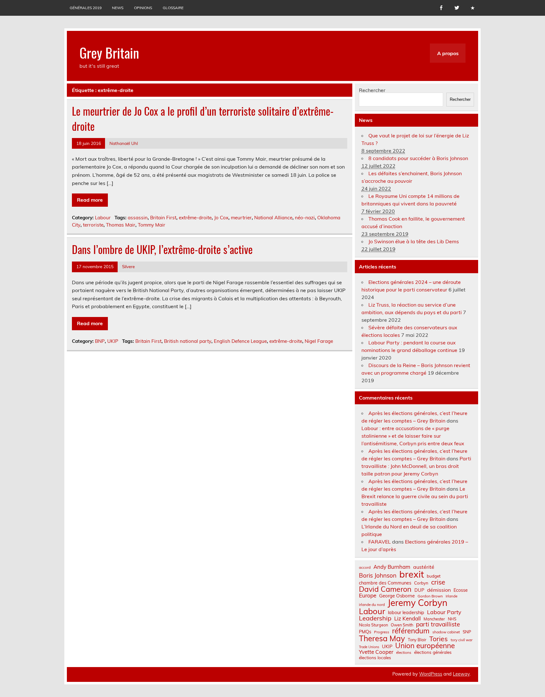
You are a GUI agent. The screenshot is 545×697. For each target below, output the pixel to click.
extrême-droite (195, 218)
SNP (467, 632)
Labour (103, 218)
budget (434, 576)
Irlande (451, 596)
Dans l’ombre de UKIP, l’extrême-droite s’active (162, 249)
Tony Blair (417, 640)
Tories (438, 639)
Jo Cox (221, 218)
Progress (381, 632)
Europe (367, 595)
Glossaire (173, 7)
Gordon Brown (430, 596)
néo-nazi (305, 218)
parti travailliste (438, 624)
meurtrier (241, 218)
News (117, 7)
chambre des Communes (385, 583)
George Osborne (397, 595)
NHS (452, 619)
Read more (90, 200)
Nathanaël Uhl (123, 143)
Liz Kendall (407, 618)
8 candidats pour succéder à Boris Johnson (418, 158)
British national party (187, 341)
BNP (100, 341)
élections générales (433, 652)
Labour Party (444, 612)
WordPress (430, 674)
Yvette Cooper (376, 652)
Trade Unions (369, 647)
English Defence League (240, 341)
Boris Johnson (377, 576)
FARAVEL (379, 542)
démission (439, 589)
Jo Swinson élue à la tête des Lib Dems (413, 241)
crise (438, 582)
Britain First (163, 218)
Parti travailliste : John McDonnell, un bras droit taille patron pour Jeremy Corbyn (416, 466)
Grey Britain (109, 52)
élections (403, 652)
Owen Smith (402, 625)
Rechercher (372, 90)
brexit (411, 574)
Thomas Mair (120, 225)
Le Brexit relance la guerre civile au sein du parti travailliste (414, 496)
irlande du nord (372, 605)
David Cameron (385, 589)
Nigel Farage (319, 341)
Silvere (128, 266)
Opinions (143, 7)
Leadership (375, 618)
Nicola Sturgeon (373, 625)
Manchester (434, 619)
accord (365, 567)
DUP (419, 590)
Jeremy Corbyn (417, 602)
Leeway (461, 674)
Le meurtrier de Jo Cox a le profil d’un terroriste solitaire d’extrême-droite (203, 118)
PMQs (365, 632)
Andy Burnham (391, 567)
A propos (448, 53)
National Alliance (273, 218)
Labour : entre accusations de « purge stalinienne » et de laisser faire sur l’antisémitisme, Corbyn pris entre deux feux (412, 435)
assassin (138, 218)
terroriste (93, 225)
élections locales (375, 657)
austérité (423, 566)
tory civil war (461, 640)
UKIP (112, 341)
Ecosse (461, 590)
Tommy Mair (151, 225)
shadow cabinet (446, 632)
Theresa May (382, 638)
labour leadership (406, 612)
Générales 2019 (86, 7)
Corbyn (421, 583)
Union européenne (425, 645)
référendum (411, 630)
